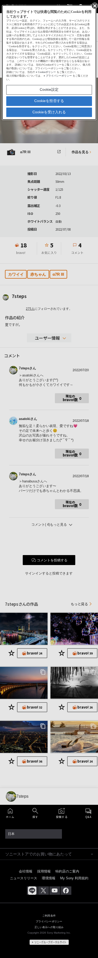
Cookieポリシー (47, 72)
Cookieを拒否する (49, 101)
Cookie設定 (49, 89)
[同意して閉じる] (94, 5)
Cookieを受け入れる (49, 112)
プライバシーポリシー (59, 75)
